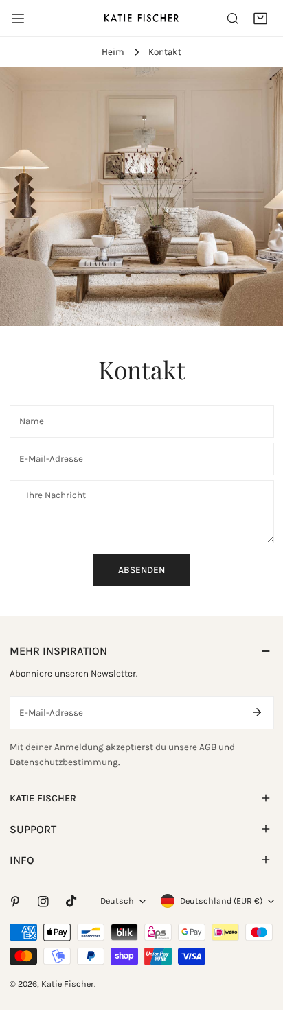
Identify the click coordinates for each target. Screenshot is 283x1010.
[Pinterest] (15, 901)
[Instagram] (43, 901)
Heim (113, 52)
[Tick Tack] (71, 901)
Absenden (141, 570)
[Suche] (233, 18)
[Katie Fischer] (141, 18)
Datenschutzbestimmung (64, 762)
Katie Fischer (67, 983)
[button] (260, 18)
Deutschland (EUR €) (221, 900)
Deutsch (117, 900)
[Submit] (257, 712)
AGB (207, 747)
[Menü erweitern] (18, 18)
